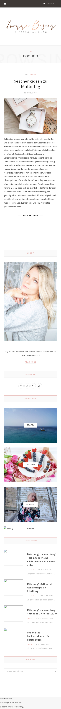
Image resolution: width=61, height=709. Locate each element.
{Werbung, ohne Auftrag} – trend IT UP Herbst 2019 (42, 612)
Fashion (32, 75)
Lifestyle (31, 570)
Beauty (30, 618)
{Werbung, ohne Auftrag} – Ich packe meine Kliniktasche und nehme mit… (41, 560)
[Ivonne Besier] (30, 26)
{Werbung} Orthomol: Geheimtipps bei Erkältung (39, 588)
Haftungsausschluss (11, 702)
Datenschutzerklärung (11, 706)
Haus (29, 644)
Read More (30, 362)
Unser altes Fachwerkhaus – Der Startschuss (39, 636)
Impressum (6, 698)
